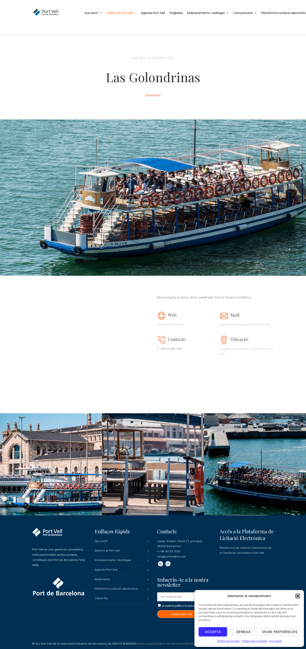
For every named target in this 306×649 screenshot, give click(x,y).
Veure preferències (279, 632)
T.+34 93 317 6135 (168, 551)
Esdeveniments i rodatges (206, 13)
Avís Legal (275, 641)
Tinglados (176, 13)
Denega (243, 632)
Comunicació (243, 13)
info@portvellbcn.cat (171, 557)
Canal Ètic (101, 598)
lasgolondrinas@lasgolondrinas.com (245, 324)
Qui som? (91, 13)
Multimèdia (102, 579)
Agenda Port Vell (153, 13)
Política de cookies (228, 641)
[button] (298, 596)
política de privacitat (187, 605)
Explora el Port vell (107, 551)
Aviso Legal (146, 644)
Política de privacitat (254, 641)
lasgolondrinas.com (170, 324)
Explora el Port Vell (120, 13)
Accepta (213, 632)
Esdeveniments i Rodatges (113, 560)
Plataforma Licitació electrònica (116, 589)
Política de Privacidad (170, 644)
